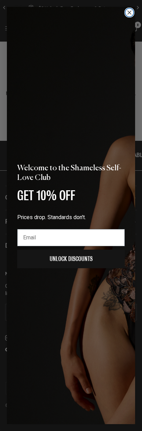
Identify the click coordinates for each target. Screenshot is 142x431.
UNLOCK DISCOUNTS (71, 258)
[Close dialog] (129, 12)
